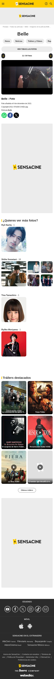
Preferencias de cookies (27, 660)
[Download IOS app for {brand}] (23, 626)
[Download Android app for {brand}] (31, 626)
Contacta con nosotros (30, 654)
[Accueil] (25, 4)
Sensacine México (35, 645)
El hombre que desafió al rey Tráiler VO (40, 482)
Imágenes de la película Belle (39, 27)
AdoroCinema (10, 645)
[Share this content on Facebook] (10, 115)
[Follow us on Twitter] (23, 609)
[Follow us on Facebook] (15, 609)
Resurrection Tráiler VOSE (40, 447)
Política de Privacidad (15, 657)
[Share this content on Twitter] (16, 115)
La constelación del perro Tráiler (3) (14, 412)
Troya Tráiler (40, 412)
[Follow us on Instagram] (30, 609)
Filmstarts (21, 641)
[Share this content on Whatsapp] (4, 115)
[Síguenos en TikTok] (38, 609)
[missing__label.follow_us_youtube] (7, 609)
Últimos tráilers (27, 490)
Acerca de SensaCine (11, 654)
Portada (5, 27)
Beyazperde (40, 641)
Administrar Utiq (32, 657)
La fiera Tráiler (14, 482)
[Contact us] (46, 609)
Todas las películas (16, 27)
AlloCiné (6, 641)
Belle (26, 27)
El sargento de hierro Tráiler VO (14, 447)
